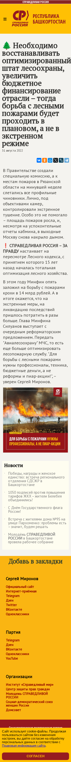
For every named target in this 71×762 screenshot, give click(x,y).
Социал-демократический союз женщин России (29, 703)
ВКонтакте (14, 609)
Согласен (36, 756)
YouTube (12, 658)
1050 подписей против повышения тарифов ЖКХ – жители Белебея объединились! (34, 496)
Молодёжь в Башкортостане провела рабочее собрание (29, 538)
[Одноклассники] (44, 160)
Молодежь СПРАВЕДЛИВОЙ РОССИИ (27, 695)
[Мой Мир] (50, 160)
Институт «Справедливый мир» (29, 684)
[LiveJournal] (61, 160)
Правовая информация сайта (24, 745)
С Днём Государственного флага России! (33, 510)
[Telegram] (66, 160)
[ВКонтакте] (39, 160)
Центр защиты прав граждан (28, 689)
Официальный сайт (20, 586)
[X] (55, 160)
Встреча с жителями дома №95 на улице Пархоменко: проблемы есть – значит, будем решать (35, 523)
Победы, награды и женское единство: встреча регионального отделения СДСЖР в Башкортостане (34, 479)
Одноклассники (17, 614)
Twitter (11, 605)
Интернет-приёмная (21, 591)
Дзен (9, 600)
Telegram (13, 596)
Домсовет (13, 710)
